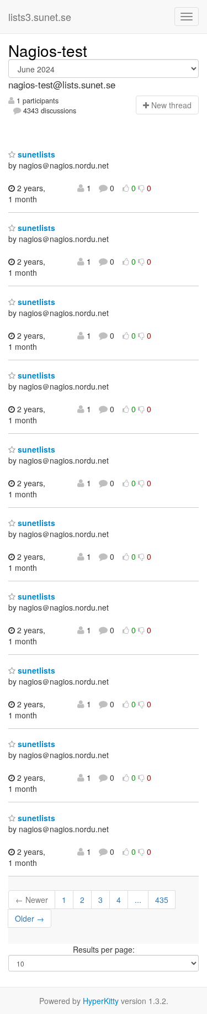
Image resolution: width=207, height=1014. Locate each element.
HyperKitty (101, 1000)
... (138, 899)
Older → (29, 918)
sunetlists (35, 154)
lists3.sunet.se (39, 16)
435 (161, 899)
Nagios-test (47, 50)
